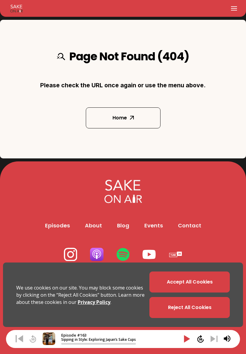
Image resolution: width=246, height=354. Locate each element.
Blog (123, 225)
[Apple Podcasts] (97, 255)
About (93, 225)
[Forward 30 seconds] (200, 339)
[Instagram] (71, 255)
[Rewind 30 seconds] (33, 339)
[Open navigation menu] (234, 8)
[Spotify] (123, 255)
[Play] (187, 339)
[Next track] (214, 339)
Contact (189, 225)
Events (153, 225)
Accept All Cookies (190, 281)
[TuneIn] (175, 255)
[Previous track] (19, 339)
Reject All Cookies (190, 307)
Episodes (57, 225)
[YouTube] (149, 255)
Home (119, 117)
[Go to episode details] (49, 338)
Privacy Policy (94, 302)
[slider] (98, 344)
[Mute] (227, 338)
